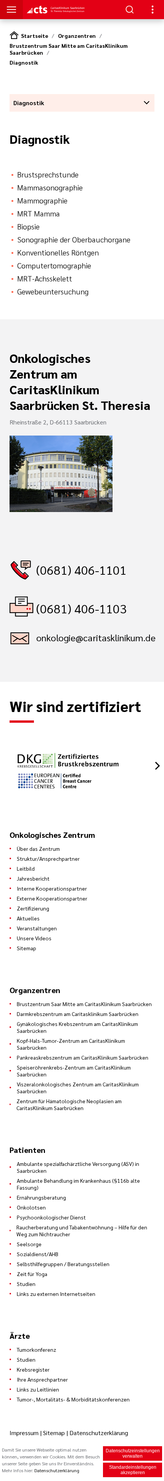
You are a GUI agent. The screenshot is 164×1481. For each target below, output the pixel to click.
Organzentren (77, 35)
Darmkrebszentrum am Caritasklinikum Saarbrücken (77, 1013)
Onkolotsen (31, 1207)
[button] (157, 765)
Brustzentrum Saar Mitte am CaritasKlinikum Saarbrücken (84, 1003)
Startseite (34, 35)
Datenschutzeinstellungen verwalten (133, 1453)
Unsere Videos (34, 938)
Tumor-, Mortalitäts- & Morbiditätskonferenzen (73, 1399)
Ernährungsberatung (41, 1197)
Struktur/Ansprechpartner (48, 858)
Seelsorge (29, 1243)
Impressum (25, 1433)
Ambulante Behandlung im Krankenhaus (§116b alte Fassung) (78, 1184)
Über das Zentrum (38, 848)
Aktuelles (28, 918)
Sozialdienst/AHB (37, 1253)
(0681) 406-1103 (81, 608)
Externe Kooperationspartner (52, 898)
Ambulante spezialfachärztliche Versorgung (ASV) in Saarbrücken (78, 1167)
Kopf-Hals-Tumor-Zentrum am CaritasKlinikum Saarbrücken (71, 1044)
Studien (26, 1283)
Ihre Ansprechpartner (42, 1379)
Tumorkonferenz (36, 1349)
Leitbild (26, 868)
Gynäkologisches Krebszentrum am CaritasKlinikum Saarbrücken (77, 1027)
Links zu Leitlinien (38, 1389)
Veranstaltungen (37, 928)
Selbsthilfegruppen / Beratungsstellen (63, 1263)
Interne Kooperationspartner (52, 888)
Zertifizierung (33, 908)
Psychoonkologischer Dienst (51, 1217)
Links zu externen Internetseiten (56, 1293)
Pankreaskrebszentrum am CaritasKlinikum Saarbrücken (82, 1057)
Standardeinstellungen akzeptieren (132, 1470)
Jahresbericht (33, 878)
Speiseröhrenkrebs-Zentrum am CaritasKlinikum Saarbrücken (74, 1071)
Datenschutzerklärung (98, 1433)
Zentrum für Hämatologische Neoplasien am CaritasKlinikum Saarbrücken (69, 1104)
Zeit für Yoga (32, 1273)
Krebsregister (33, 1369)
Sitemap (26, 948)
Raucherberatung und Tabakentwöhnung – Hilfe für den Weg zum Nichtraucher (81, 1230)
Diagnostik (24, 62)
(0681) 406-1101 (81, 569)
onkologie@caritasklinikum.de (95, 637)
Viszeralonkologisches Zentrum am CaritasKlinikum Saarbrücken (78, 1087)
